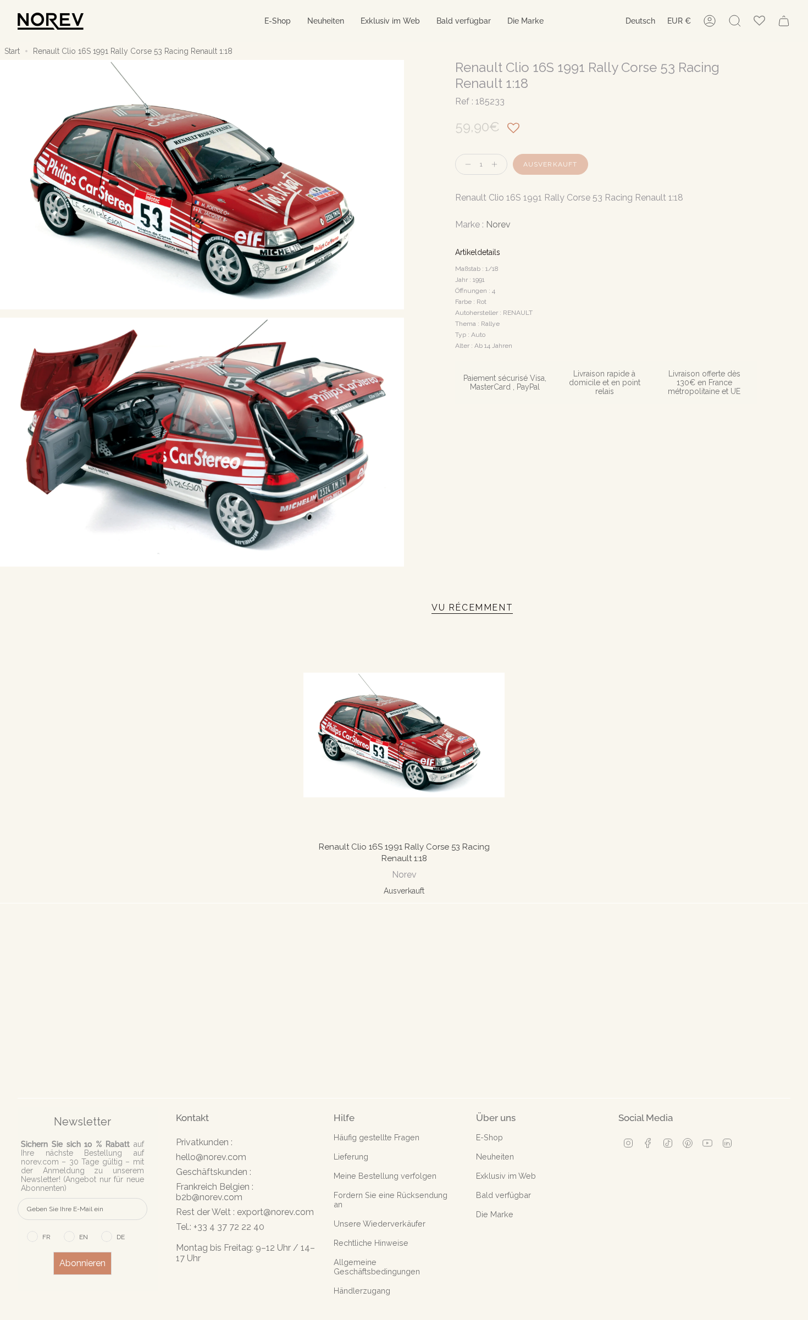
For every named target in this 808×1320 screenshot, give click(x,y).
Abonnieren (82, 1263)
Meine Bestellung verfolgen (385, 1175)
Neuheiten (495, 1156)
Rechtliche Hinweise (371, 1242)
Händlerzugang (362, 1290)
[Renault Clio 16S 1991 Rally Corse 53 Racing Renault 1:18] (404, 734)
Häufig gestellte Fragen (376, 1137)
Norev (498, 224)
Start (12, 51)
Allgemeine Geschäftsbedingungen (377, 1266)
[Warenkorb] (783, 21)
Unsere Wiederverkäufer (379, 1223)
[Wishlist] (759, 21)
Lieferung (351, 1156)
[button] (277, 21)
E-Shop (489, 1137)
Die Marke (494, 1214)
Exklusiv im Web (506, 1175)
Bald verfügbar (503, 1195)
